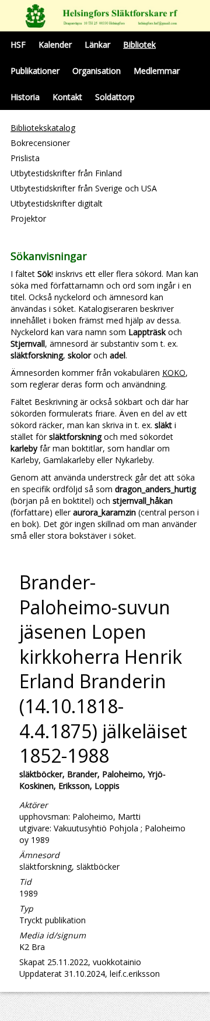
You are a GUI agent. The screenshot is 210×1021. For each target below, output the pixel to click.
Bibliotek (139, 44)
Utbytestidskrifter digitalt (56, 203)
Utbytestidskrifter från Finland (66, 173)
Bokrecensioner (40, 142)
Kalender (55, 44)
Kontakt (67, 96)
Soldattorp (115, 96)
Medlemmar (157, 70)
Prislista (25, 157)
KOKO (174, 372)
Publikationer (35, 70)
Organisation (96, 70)
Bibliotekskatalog (42, 127)
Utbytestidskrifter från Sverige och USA (83, 188)
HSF (18, 44)
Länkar (97, 44)
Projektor (28, 218)
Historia (25, 96)
